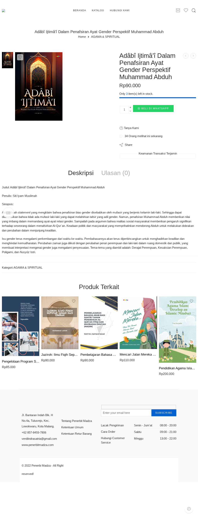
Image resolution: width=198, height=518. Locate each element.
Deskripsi (81, 173)
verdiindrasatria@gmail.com (39, 438)
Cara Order (108, 431)
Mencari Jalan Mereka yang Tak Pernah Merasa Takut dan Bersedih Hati (138, 354)
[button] (153, 109)
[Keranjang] (178, 10)
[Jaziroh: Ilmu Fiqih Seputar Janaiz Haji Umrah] (60, 322)
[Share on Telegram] (161, 144)
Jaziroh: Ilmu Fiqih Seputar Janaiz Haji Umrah (60, 355)
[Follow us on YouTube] (83, 408)
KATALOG (98, 10)
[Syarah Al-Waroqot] (193, 56)
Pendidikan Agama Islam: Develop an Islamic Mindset (177, 368)
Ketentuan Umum (72, 427)
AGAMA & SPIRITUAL (105, 36)
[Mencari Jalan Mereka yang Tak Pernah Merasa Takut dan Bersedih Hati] (138, 322)
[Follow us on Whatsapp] (89, 408)
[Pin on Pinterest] (154, 144)
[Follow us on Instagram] (76, 408)
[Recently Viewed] (188, 508)
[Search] (193, 10)
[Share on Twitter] (138, 144)
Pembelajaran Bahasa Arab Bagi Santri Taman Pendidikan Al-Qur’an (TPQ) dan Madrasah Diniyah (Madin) (99, 355)
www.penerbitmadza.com (38, 444)
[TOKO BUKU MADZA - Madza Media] (17, 10)
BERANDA (79, 10)
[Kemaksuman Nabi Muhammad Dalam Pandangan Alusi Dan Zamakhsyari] (186, 56)
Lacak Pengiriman (112, 425)
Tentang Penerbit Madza (76, 420)
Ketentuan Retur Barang (76, 433)
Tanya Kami (131, 128)
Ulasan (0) (115, 173)
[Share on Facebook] (146, 144)
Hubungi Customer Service (113, 440)
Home (82, 36)
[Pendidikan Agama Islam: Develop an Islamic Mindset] (177, 329)
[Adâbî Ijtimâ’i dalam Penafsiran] (7, 59)
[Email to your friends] (169, 144)
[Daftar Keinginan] (20, 57)
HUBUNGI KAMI (120, 10)
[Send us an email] (69, 408)
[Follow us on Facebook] (62, 408)
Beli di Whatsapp (155, 108)
